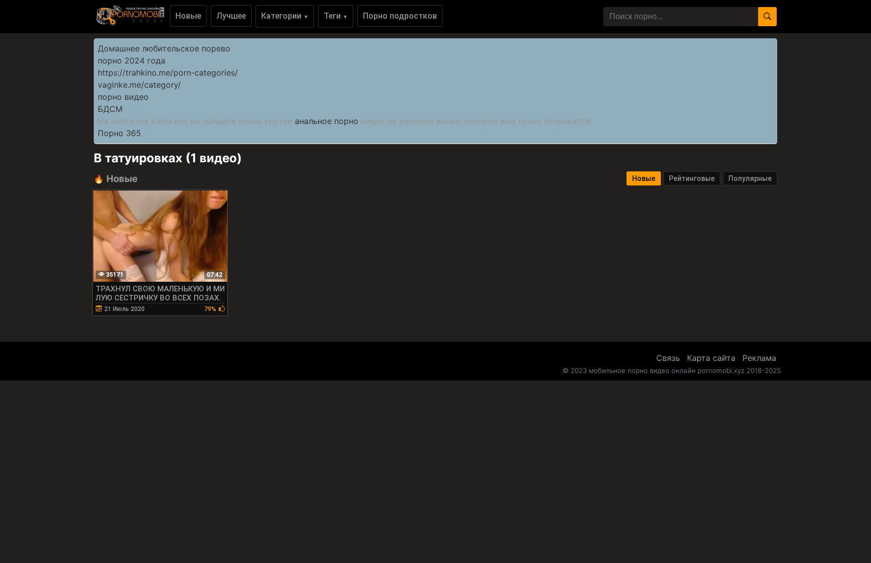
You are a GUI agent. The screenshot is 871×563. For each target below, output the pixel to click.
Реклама (759, 358)
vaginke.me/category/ (139, 85)
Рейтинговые (692, 178)
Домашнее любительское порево (164, 48)
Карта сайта (711, 358)
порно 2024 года (131, 60)
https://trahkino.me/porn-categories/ (168, 73)
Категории (284, 16)
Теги (336, 16)
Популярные (750, 178)
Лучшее (231, 16)
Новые (188, 16)
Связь (668, 358)
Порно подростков (400, 16)
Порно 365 (119, 133)
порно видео (123, 97)
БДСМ (110, 109)
